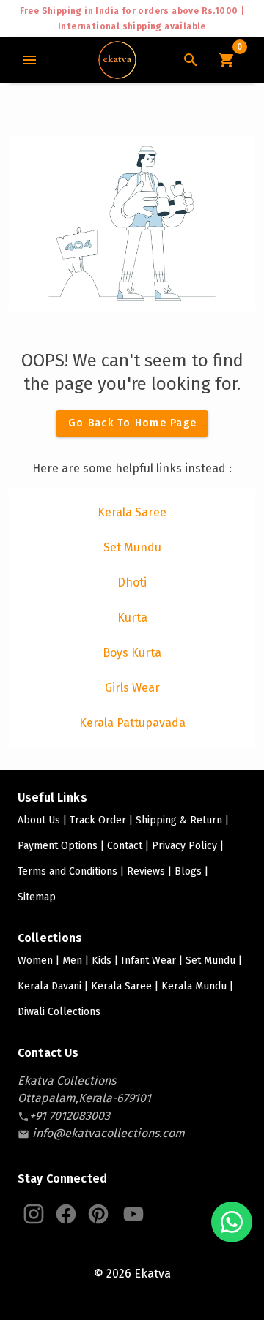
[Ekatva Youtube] (133, 1214)
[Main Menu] (29, 60)
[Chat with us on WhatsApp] (231, 1222)
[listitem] (132, 512)
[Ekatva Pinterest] (98, 1214)
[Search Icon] (190, 59)
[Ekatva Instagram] (34, 1214)
